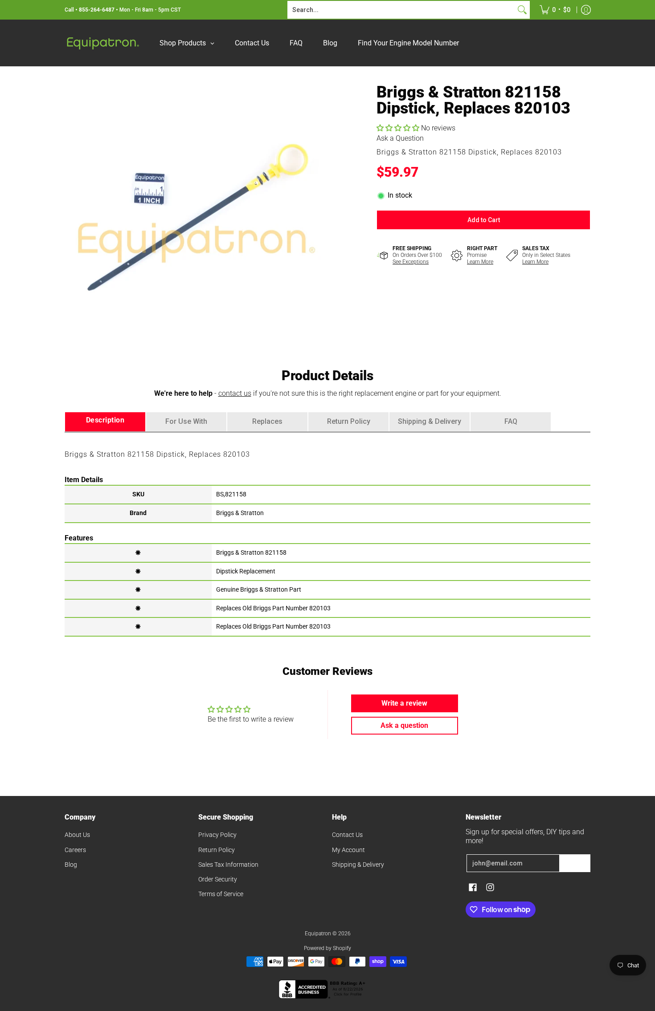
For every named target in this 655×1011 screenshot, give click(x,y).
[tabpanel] (327, 534)
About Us (77, 834)
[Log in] (586, 10)
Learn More (480, 262)
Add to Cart (483, 219)
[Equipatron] (102, 43)
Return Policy (216, 849)
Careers (75, 849)
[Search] (522, 9)
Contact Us (347, 834)
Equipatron (318, 933)
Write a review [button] (404, 703)
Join (574, 863)
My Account (348, 849)
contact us (234, 393)
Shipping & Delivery (358, 864)
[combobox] (401, 9)
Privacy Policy (217, 834)
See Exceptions (411, 262)
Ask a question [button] (404, 725)
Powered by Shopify (327, 948)
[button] (399, 128)
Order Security (217, 879)
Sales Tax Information (228, 864)
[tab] (105, 421)
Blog (71, 864)
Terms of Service (220, 893)
